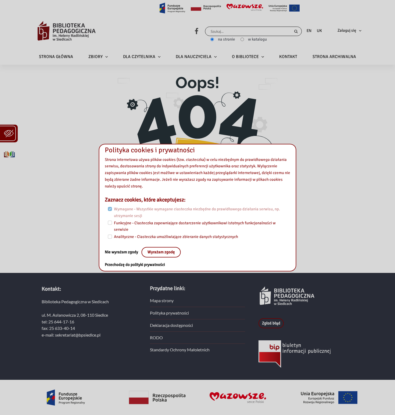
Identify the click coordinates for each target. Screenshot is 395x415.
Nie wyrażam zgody (122, 252)
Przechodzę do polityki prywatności (135, 264)
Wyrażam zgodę (161, 252)
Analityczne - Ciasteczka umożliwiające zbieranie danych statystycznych (176, 236)
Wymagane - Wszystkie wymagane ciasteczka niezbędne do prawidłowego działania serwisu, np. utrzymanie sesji (197, 212)
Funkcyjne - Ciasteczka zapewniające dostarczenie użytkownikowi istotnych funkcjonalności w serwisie (195, 226)
